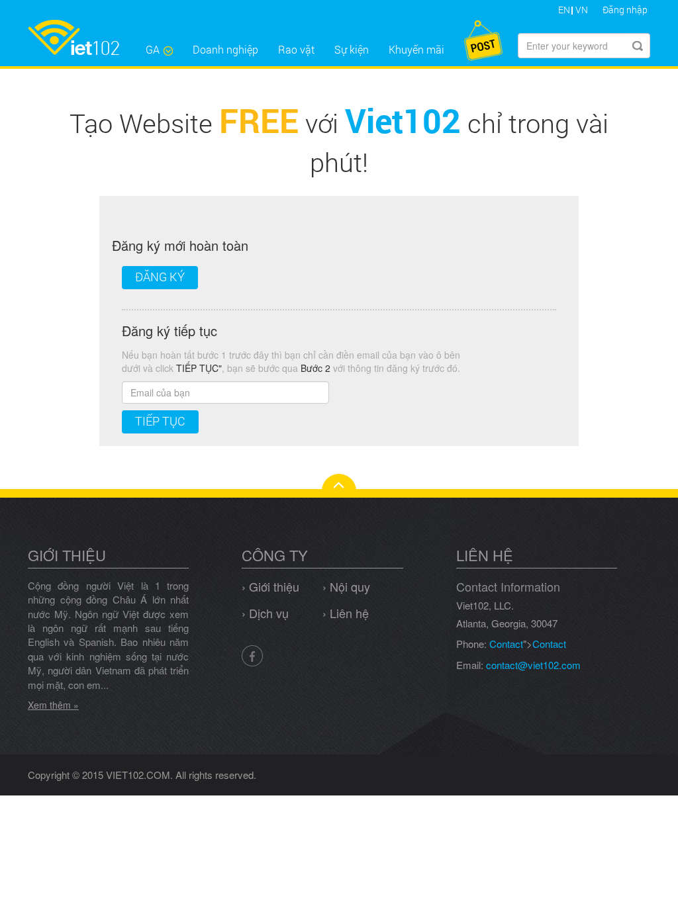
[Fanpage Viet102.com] (252, 654)
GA (153, 49)
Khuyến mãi (416, 49)
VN (581, 9)
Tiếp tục (160, 421)
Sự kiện (351, 49)
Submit (637, 45)
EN (564, 9)
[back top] (339, 482)
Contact (506, 644)
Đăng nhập (625, 9)
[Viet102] (82, 37)
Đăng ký (160, 277)
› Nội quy (346, 586)
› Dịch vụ (265, 612)
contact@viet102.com (533, 665)
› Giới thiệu (270, 586)
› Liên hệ (345, 612)
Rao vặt (296, 49)
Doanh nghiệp (225, 49)
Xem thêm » (53, 704)
